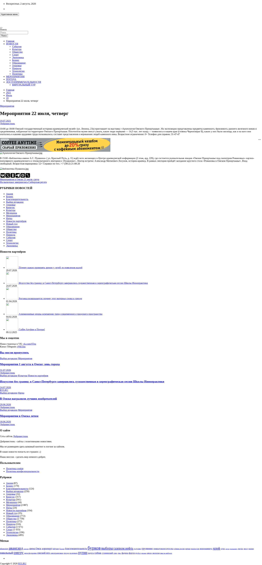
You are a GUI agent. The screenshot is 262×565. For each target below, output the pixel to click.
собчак (97, 553)
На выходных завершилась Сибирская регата (23, 182)
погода (66, 553)
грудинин (147, 548)
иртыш (187, 549)
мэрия (251, 549)
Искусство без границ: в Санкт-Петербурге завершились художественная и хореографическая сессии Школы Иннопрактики (83, 283)
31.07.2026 (5, 370)
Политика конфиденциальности (22, 471)
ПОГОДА (11, 79)
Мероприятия (7, 106)
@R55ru (21, 346)
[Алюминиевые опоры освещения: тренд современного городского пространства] (12, 314)
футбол (138, 553)
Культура (16, 49)
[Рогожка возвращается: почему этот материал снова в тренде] (12, 298)
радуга (91, 553)
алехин (26, 549)
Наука (9, 218)
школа (149, 553)
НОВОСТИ (12, 43)
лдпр (223, 549)
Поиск (3, 29)
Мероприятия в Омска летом (19, 416)
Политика (17, 74)
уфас (119, 553)
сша (115, 553)
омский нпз (43, 552)
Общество (17, 52)
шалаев (143, 553)
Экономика (18, 57)
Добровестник (7, 123)
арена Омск (35, 548)
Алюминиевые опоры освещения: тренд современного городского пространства (60, 314)
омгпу (19, 552)
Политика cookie (14, 468)
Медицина (11, 213)
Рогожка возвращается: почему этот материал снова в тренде (50, 298)
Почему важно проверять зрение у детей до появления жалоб (50, 267)
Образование (19, 63)
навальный (6, 552)
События (16, 46)
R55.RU (4, 390)
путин (82, 553)
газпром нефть (123, 548)
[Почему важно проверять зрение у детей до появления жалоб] (12, 267)
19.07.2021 (5, 121)
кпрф (216, 548)
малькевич (233, 549)
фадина (125, 553)
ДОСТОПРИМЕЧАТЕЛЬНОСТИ (23, 82)
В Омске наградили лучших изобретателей (28, 398)
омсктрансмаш (56, 553)
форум (132, 553)
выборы (107, 548)
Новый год (11, 224)
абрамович (4, 549)
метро (240, 549)
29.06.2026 (5, 404)
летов (227, 549)
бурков (94, 547)
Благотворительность (17, 199)
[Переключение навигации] (1, 27)
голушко (137, 549)
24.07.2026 (5, 387)
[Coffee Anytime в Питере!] (12, 329)
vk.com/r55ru (29, 344)
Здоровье (17, 65)
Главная (10, 41)
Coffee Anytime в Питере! (32, 329)
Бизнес (15, 60)
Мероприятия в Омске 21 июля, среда (19, 179)
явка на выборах (166, 553)
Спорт (15, 54)
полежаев (73, 553)
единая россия (179, 549)
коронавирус (206, 548)
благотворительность (76, 548)
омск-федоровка (30, 553)
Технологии (18, 71)
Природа (16, 68)
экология (156, 553)
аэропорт (47, 548)
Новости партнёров (16, 221)
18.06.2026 (5, 421)
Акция (9, 194)
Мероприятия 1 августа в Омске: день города (30, 364)
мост (246, 549)
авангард (16, 548)
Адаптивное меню (9, 14)
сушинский (107, 553)
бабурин (56, 549)
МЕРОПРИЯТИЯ (15, 76)
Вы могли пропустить (14, 352)
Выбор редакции (15, 202)
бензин (61, 549)
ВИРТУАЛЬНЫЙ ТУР (23, 84)
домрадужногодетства (163, 549)
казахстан (195, 549)
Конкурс (10, 207)
